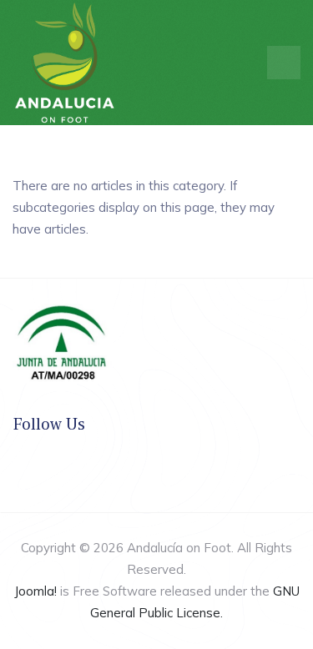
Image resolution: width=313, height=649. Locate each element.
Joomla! (35, 591)
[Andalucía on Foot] (65, 61)
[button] (283, 62)
